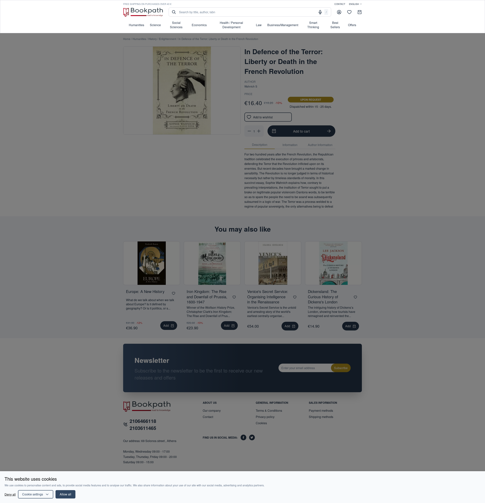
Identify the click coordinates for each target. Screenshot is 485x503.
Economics (199, 25)
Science (155, 25)
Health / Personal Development (231, 24)
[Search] (174, 12)
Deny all (10, 494)
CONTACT (339, 3)
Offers (352, 25)
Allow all (65, 494)
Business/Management (282, 25)
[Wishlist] (349, 12)
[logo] (143, 12)
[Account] (339, 12)
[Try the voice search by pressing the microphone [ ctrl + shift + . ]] (320, 12)
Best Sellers (335, 24)
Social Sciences (176, 24)
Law (259, 25)
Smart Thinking (313, 24)
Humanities (136, 25)
